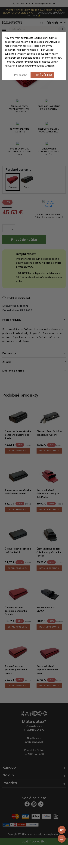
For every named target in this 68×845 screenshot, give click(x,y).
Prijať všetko (42, 74)
